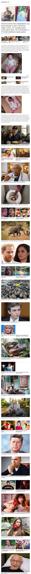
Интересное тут (5, 2)
